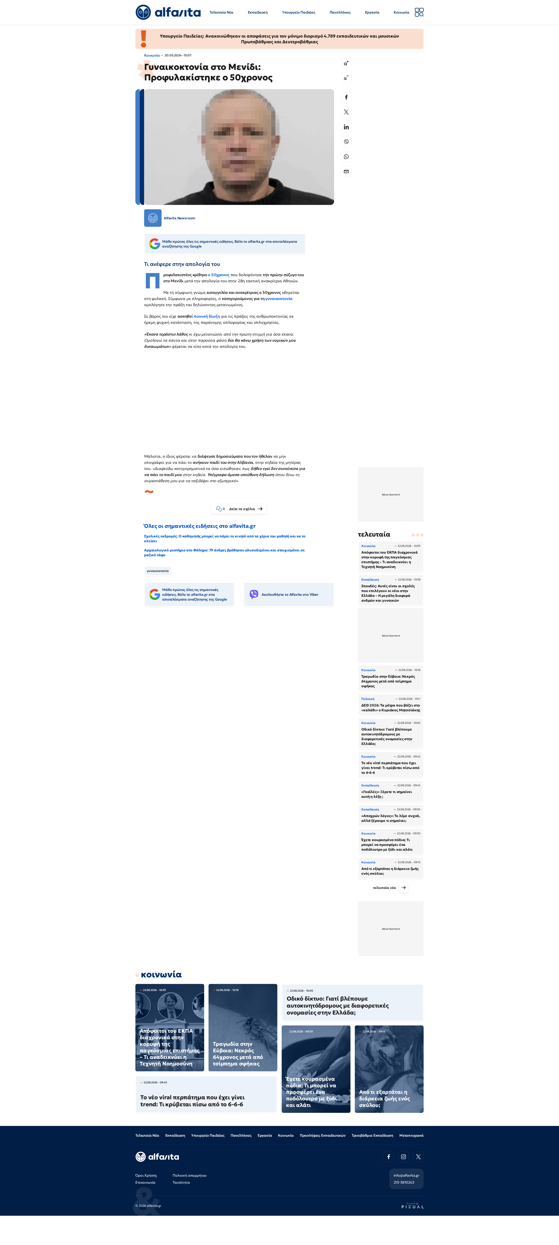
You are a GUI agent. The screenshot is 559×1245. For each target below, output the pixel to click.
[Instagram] (404, 1157)
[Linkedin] (346, 127)
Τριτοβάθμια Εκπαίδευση (372, 1135)
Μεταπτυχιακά (411, 1135)
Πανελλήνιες (340, 12)
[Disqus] (242, 677)
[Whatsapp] (346, 157)
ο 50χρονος (218, 274)
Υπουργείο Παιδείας (298, 12)
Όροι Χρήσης (146, 1175)
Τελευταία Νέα (221, 12)
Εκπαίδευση (258, 12)
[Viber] (346, 142)
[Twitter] (346, 112)
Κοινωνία (401, 12)
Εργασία (372, 12)
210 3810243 (404, 1182)
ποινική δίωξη (207, 316)
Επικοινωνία (145, 1182)
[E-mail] (346, 171)
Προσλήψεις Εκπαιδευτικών (323, 1135)
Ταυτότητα (181, 1182)
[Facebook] (346, 97)
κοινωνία (161, 974)
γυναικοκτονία (278, 298)
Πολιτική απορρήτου (190, 1175)
